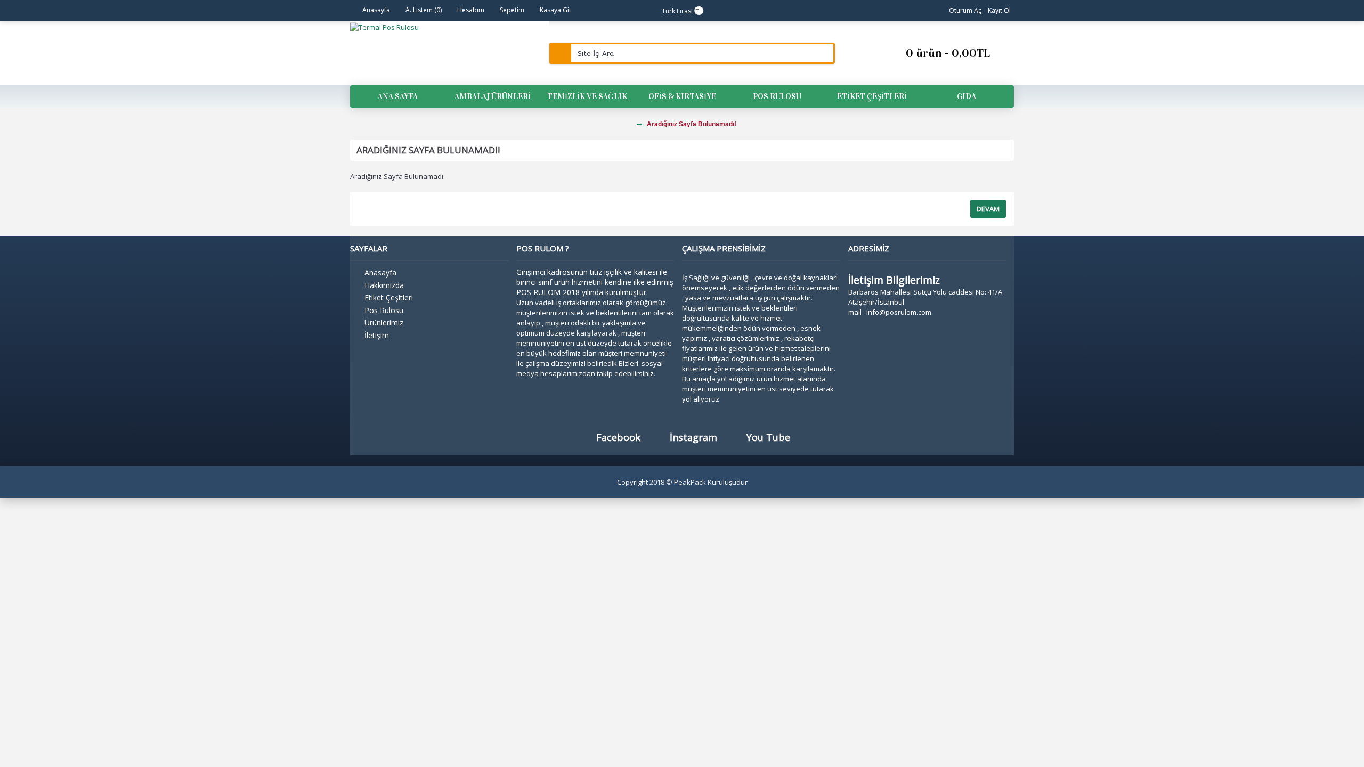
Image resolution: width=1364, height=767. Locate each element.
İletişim (376, 335)
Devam (988, 209)
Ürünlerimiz (383, 322)
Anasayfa (380, 272)
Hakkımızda (384, 285)
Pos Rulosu (383, 310)
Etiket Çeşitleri (388, 297)
